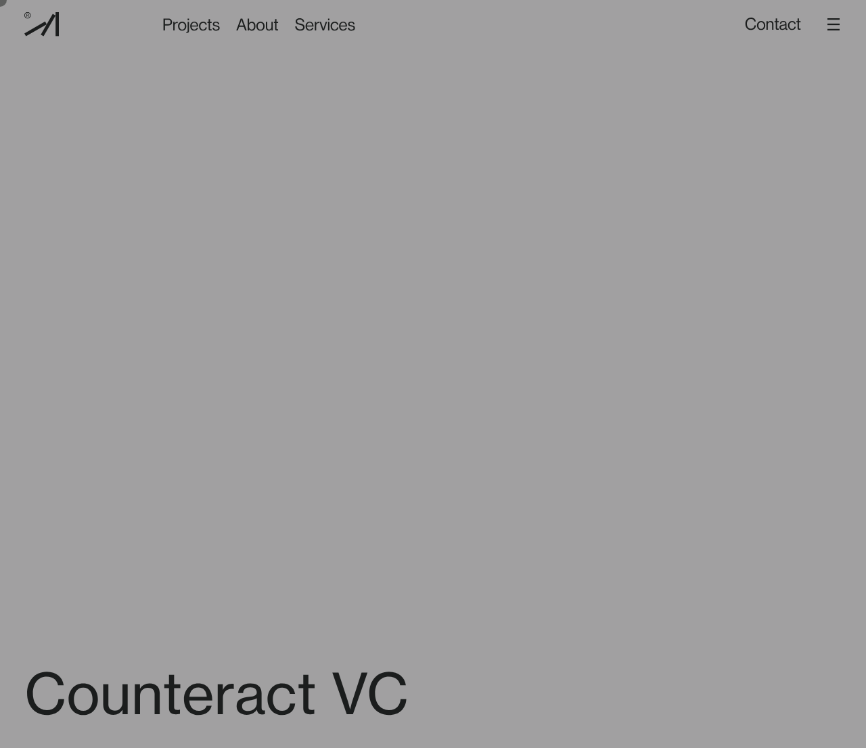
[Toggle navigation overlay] (833, 24)
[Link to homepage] (41, 24)
